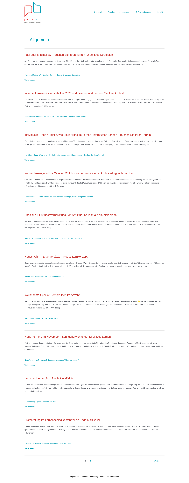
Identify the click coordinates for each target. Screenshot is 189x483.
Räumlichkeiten (113, 477)
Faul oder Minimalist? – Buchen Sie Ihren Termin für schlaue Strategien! (52, 75)
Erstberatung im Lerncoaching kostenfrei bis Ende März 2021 (48, 443)
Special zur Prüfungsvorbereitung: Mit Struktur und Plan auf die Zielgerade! (53, 238)
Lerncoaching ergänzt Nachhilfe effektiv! (40, 402)
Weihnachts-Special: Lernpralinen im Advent (41, 318)
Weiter (158, 461)
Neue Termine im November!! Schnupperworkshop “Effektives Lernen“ (51, 360)
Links (102, 477)
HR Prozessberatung (143, 12)
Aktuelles (111, 12)
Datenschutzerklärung (89, 477)
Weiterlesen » (29, 80)
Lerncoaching (124, 12)
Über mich (98, 12)
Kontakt (160, 12)
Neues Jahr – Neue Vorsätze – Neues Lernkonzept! (44, 277)
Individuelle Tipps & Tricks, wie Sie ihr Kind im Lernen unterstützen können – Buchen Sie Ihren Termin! (64, 155)
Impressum (74, 477)
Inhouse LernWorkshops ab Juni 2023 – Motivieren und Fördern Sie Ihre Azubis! (55, 117)
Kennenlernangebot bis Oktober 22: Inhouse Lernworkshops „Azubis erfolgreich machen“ (58, 197)
